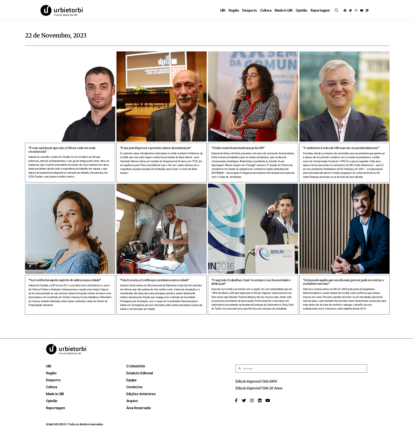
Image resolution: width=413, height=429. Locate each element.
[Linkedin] (367, 10)
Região (234, 10)
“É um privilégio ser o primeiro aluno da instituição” (155, 148)
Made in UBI (283, 10)
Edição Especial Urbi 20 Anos (258, 388)
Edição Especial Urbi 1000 (256, 381)
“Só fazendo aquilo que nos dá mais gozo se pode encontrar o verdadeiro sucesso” (343, 282)
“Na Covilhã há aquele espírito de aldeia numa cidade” (64, 280)
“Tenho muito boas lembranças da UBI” (238, 148)
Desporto (249, 10)
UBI (222, 10)
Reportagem (320, 10)
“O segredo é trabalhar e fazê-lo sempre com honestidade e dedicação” (251, 282)
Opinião (301, 10)
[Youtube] (361, 10)
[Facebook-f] (236, 400)
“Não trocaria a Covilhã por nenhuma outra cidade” (154, 280)
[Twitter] (350, 10)
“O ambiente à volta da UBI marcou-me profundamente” (341, 148)
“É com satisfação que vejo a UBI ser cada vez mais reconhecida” (62, 149)
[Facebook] (345, 10)
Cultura (265, 10)
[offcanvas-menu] (336, 10)
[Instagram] (356, 10)
